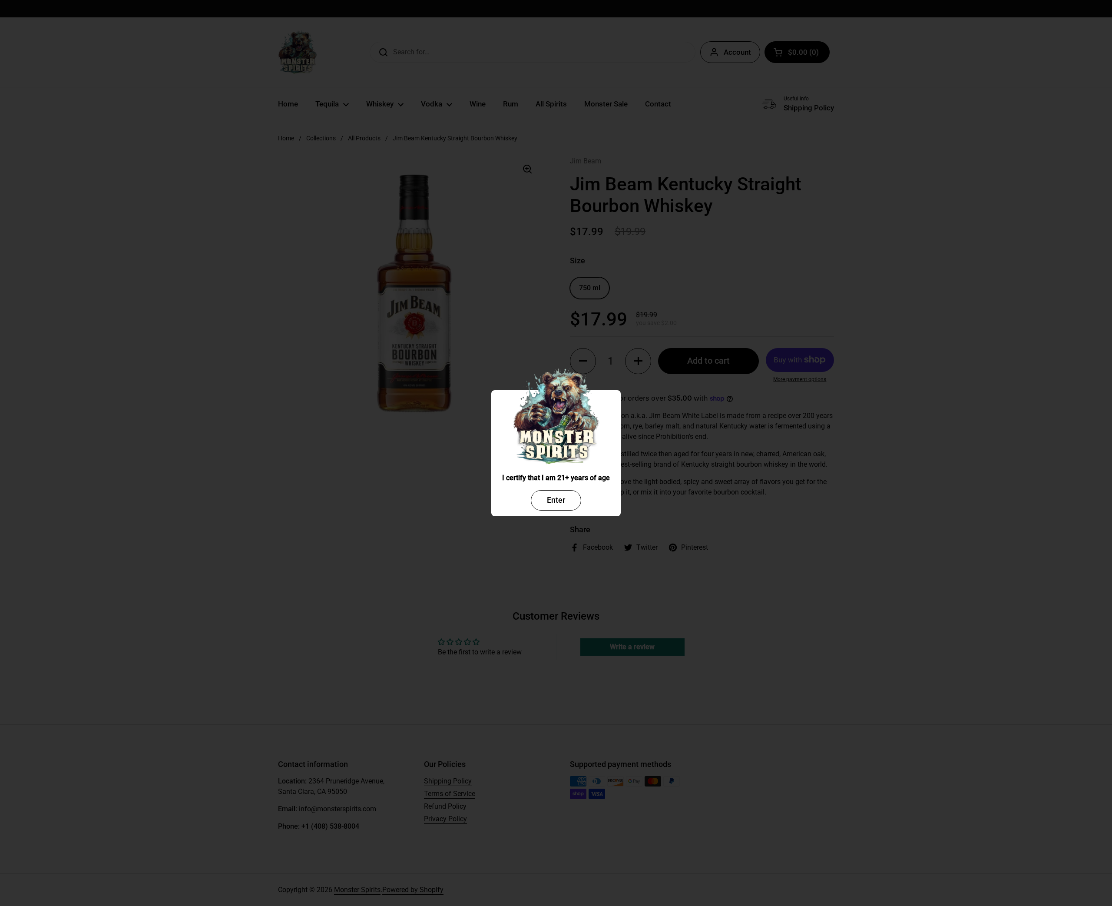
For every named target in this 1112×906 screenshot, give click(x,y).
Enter (556, 499)
